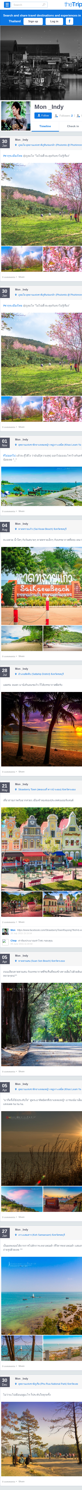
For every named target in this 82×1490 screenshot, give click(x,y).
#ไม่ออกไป (9, 455)
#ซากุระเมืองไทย (12, 155)
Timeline (45, 126)
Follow (45, 115)
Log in (54, 21)
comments (8, 277)
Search (44, 4)
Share (21, 277)
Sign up (33, 21)
